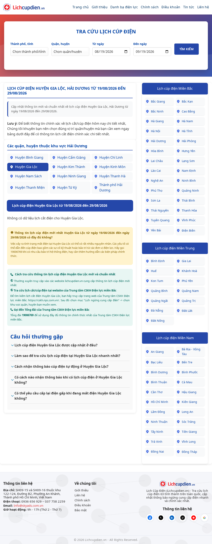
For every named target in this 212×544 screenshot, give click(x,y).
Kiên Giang (189, 402)
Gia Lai (186, 261)
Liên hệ (203, 7)
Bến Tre (187, 362)
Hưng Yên (188, 151)
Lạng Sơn (188, 161)
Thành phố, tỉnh (21, 44)
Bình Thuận (159, 382)
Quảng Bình (159, 291)
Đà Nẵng (157, 310)
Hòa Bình (157, 151)
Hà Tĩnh (187, 131)
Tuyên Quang (160, 220)
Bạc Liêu (157, 362)
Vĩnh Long (189, 442)
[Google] (204, 518)
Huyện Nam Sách (28, 176)
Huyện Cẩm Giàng (71, 157)
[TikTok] (183, 518)
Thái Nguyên (160, 210)
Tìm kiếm (186, 49)
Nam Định (189, 171)
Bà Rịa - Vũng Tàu (191, 351)
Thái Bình (188, 200)
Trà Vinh (156, 442)
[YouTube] (193, 518)
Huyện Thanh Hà (112, 176)
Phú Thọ (156, 190)
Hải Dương (158, 141)
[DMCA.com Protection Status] (15, 514)
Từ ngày (98, 44)
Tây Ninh (157, 432)
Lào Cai (156, 171)
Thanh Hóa (189, 210)
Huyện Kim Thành (71, 166)
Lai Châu (157, 161)
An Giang (157, 352)
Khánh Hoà (189, 271)
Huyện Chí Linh (111, 157)
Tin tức (188, 7)
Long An (187, 412)
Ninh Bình (189, 181)
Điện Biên (188, 230)
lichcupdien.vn (74, 281)
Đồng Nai (157, 451)
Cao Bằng (188, 111)
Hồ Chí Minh (159, 402)
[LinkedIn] (172, 518)
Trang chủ (80, 7)
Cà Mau (187, 382)
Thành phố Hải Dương (110, 187)
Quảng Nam (190, 291)
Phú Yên (187, 281)
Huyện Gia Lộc (26, 166)
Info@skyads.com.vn (28, 505)
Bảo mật (81, 510)
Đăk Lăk (187, 311)
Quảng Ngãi (159, 301)
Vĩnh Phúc (189, 220)
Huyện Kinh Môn (112, 166)
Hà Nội (155, 131)
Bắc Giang (158, 101)
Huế (154, 271)
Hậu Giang (189, 392)
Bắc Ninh (157, 111)
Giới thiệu (99, 7)
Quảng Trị (189, 301)
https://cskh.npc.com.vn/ (43, 300)
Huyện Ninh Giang (71, 176)
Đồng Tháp (189, 452)
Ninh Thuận (159, 422)
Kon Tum (157, 281)
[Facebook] (150, 518)
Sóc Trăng (188, 422)
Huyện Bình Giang (29, 157)
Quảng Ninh (190, 190)
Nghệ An (157, 181)
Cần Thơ (157, 392)
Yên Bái (156, 230)
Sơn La (155, 200)
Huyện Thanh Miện (30, 187)
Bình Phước (190, 372)
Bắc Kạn (187, 101)
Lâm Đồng (158, 412)
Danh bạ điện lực (124, 7)
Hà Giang (157, 121)
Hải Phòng (189, 141)
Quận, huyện (60, 44)
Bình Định (158, 261)
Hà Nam (187, 121)
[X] (161, 518)
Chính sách (150, 7)
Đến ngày (140, 44)
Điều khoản (170, 7)
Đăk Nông (158, 321)
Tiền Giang (189, 432)
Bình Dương (159, 372)
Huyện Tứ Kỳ (67, 187)
